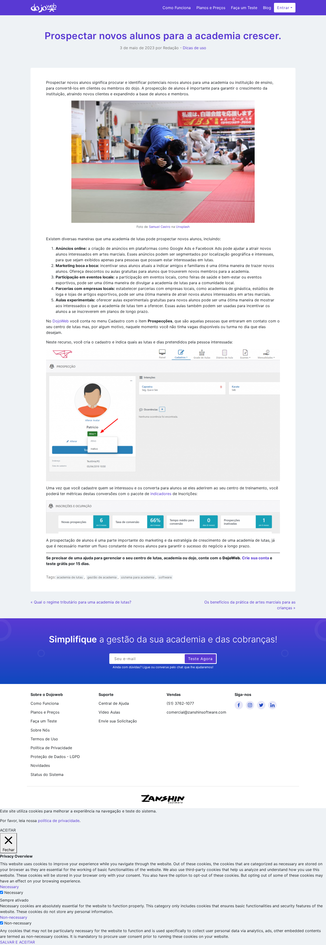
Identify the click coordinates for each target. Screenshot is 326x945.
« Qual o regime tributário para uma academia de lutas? (81, 602)
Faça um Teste (244, 7)
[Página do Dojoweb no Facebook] (240, 705)
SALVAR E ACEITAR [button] (17, 942)
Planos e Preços (210, 7)
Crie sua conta (255, 557)
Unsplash (183, 227)
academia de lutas (70, 577)
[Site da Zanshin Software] (163, 799)
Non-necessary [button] (13, 917)
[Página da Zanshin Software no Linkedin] (273, 705)
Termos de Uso (44, 739)
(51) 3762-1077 (180, 703)
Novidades (40, 765)
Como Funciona (177, 7)
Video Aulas (109, 712)
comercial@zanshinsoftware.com (196, 712)
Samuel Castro (159, 227)
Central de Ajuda (114, 703)
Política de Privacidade (51, 747)
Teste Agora (200, 658)
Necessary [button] (9, 886)
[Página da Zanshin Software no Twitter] (262, 705)
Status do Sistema (47, 774)
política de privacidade (58, 820)
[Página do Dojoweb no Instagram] (251, 705)
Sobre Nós (40, 730)
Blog (267, 7)
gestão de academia (101, 577)
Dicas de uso (194, 47)
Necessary (13, 892)
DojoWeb (61, 321)
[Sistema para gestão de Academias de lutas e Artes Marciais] (44, 7)
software (165, 577)
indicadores (160, 493)
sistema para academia (137, 577)
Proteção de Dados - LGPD (55, 756)
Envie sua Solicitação (118, 721)
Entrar (283, 7)
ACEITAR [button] (8, 830)
